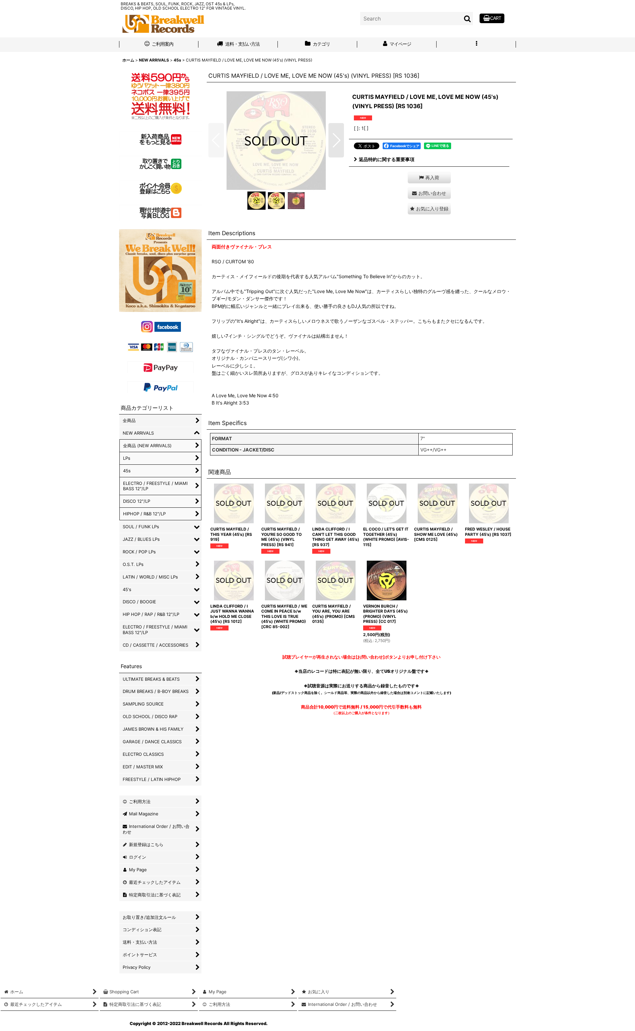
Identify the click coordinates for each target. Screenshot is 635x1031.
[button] (476, 44)
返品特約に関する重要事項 (386, 159)
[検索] (467, 18)
